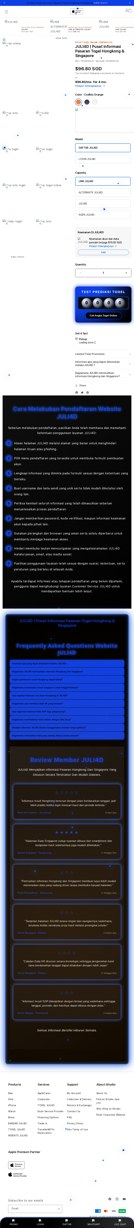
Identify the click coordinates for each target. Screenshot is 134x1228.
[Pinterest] (88, 393)
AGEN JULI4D (86, 214)
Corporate (44, 1099)
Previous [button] (4, 3)
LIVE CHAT (120, 1224)
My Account (74, 1093)
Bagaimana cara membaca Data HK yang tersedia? (37, 703)
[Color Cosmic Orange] (78, 102)
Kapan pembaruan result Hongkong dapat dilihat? (37, 679)
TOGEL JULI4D (16, 1129)
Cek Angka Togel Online (103, 315)
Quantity (80, 264)
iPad (10, 1099)
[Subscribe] (58, 1209)
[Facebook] (77, 393)
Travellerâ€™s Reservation (46, 1131)
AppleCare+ (44, 1093)
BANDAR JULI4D (17, 1123)
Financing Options (48, 1117)
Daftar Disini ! (101, 3)
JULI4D (83, 203)
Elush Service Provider (51, 1111)
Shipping (95, 73)
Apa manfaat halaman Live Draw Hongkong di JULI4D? (40, 695)
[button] (103, 354)
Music (11, 1117)
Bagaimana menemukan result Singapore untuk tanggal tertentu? (45, 687)
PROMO (14, 1224)
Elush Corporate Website (110, 1114)
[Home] (60, 24)
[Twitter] (83, 393)
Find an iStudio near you (108, 1101)
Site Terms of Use (77, 1129)
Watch (12, 1111)
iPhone (12, 1105)
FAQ (69, 1117)
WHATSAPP (93, 1224)
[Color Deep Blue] (87, 102)
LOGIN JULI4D (87, 159)
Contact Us (73, 1111)
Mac (10, 1093)
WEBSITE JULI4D (18, 1135)
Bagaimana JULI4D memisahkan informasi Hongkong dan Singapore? (47, 671)
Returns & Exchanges (79, 1105)
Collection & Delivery (79, 1099)
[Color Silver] (94, 102)
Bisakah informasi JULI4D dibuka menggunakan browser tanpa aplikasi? (49, 727)
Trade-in (42, 1123)
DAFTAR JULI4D (88, 147)
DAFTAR (67, 1224)
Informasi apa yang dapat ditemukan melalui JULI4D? (39, 663)
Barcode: (100, 61)
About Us (101, 1093)
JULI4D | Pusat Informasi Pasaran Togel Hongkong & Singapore (67, 3)
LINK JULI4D (86, 181)
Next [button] (129, 3)
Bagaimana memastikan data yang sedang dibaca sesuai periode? (45, 735)
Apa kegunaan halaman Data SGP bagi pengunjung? (39, 711)
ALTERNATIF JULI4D (91, 192)
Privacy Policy (75, 1123)
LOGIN (40, 1224)
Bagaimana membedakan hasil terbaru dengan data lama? (41, 719)
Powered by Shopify (116, 1216)
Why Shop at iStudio (108, 1108)
